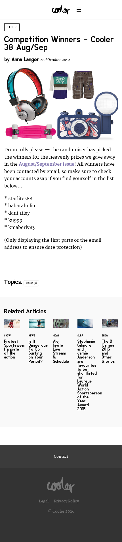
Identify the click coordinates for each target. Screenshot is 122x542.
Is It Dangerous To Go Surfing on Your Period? (37, 344)
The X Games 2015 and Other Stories (110, 344)
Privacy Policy (66, 501)
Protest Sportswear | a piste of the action (12, 342)
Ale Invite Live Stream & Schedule (61, 344)
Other (12, 27)
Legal (44, 501)
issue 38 (31, 283)
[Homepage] (61, 483)
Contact (61, 456)
